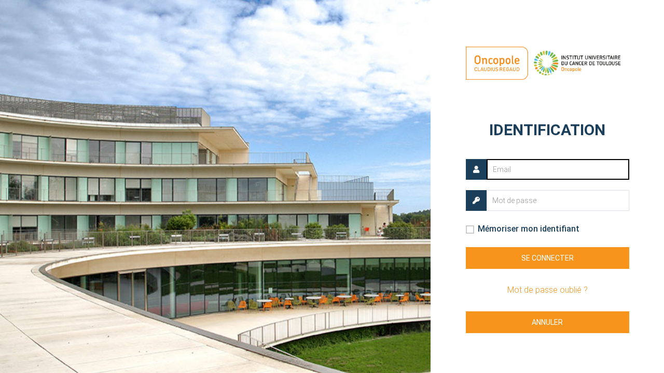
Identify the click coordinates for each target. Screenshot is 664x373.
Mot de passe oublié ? (547, 290)
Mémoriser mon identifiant (528, 229)
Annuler (547, 322)
